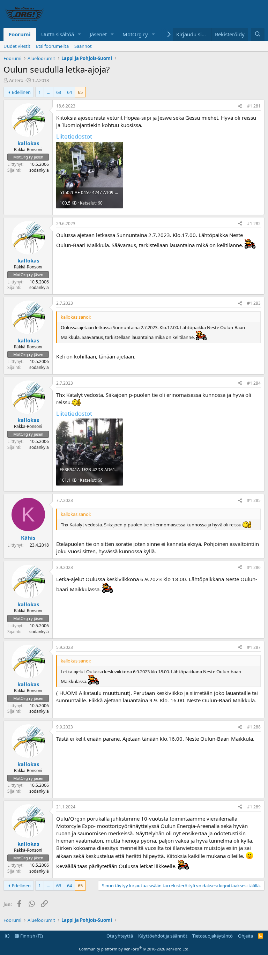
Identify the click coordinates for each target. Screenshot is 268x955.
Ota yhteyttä (119, 936)
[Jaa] (240, 106)
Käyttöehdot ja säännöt (162, 936)
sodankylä (39, 170)
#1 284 (254, 383)
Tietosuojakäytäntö (212, 936)
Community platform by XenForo (134, 949)
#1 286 (254, 567)
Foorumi (20, 34)
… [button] (48, 92)
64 (69, 92)
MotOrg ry (135, 34)
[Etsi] (258, 34)
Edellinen (21, 92)
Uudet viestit (16, 46)
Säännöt (83, 46)
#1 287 (254, 647)
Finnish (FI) (31, 936)
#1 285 (254, 500)
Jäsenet (98, 34)
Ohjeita (245, 936)
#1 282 (254, 224)
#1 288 (254, 727)
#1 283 (254, 303)
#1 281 (254, 106)
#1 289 (254, 807)
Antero (16, 80)
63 (58, 92)
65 (80, 92)
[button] (79, 34)
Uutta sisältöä (57, 34)
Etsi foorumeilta (52, 46)
